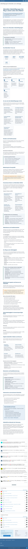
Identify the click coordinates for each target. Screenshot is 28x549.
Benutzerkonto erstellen (7, 535)
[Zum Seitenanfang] (27, 548)
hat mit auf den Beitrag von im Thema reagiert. (14, 442)
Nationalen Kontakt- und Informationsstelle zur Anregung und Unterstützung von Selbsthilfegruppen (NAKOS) (14, 69)
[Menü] (27, 1)
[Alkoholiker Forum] (2, 1)
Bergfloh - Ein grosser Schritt (5, 526)
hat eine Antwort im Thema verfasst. (14, 450)
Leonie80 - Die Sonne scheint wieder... (7, 520)
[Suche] (23, 1)
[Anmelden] (25, 1)
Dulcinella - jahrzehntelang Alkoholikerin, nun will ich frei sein (10, 522)
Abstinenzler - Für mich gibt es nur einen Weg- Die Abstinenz (9, 524)
